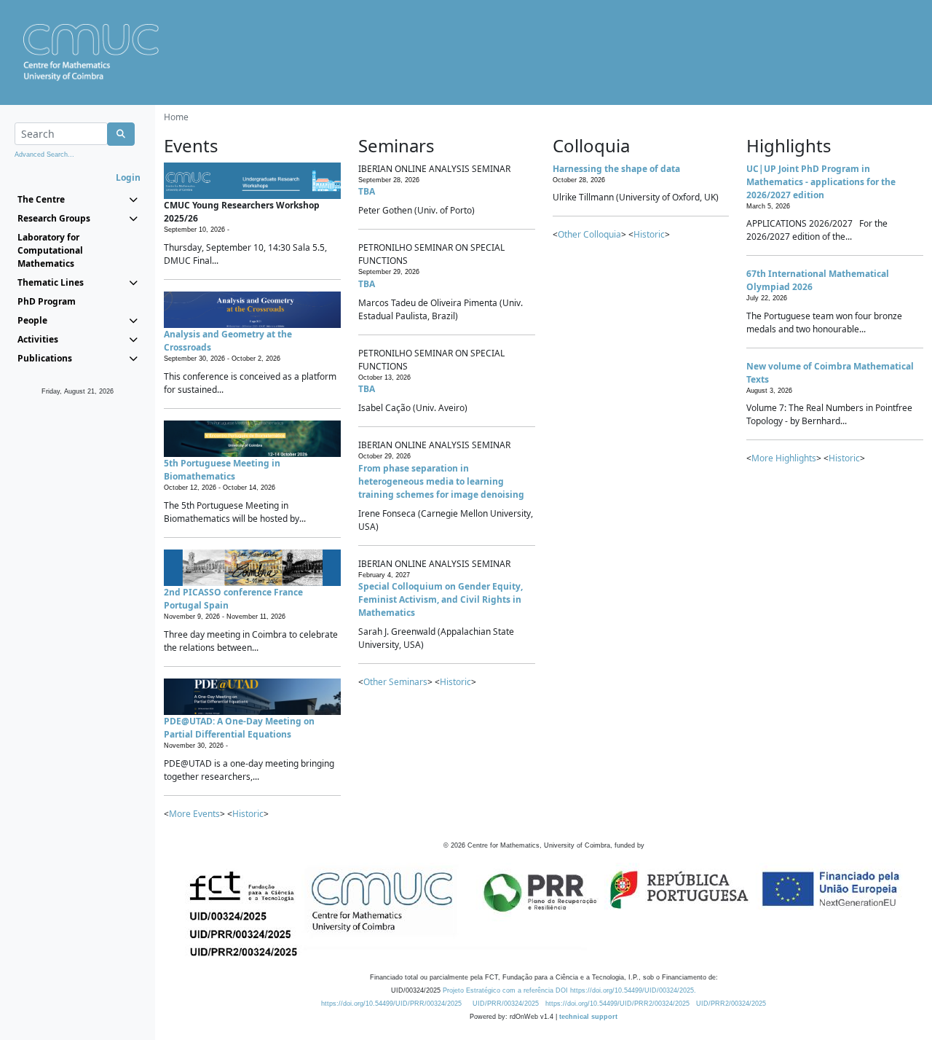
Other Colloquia (589, 234)
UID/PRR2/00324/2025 (731, 1003)
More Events (194, 814)
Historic (248, 814)
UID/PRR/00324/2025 (506, 1003)
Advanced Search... (44, 154)
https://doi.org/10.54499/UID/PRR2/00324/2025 (617, 1003)
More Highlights (783, 458)
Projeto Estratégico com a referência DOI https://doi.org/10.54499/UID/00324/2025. (569, 990)
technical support (588, 1016)
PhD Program (46, 301)
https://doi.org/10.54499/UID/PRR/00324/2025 (391, 1003)
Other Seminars (395, 682)
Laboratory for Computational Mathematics (50, 250)
